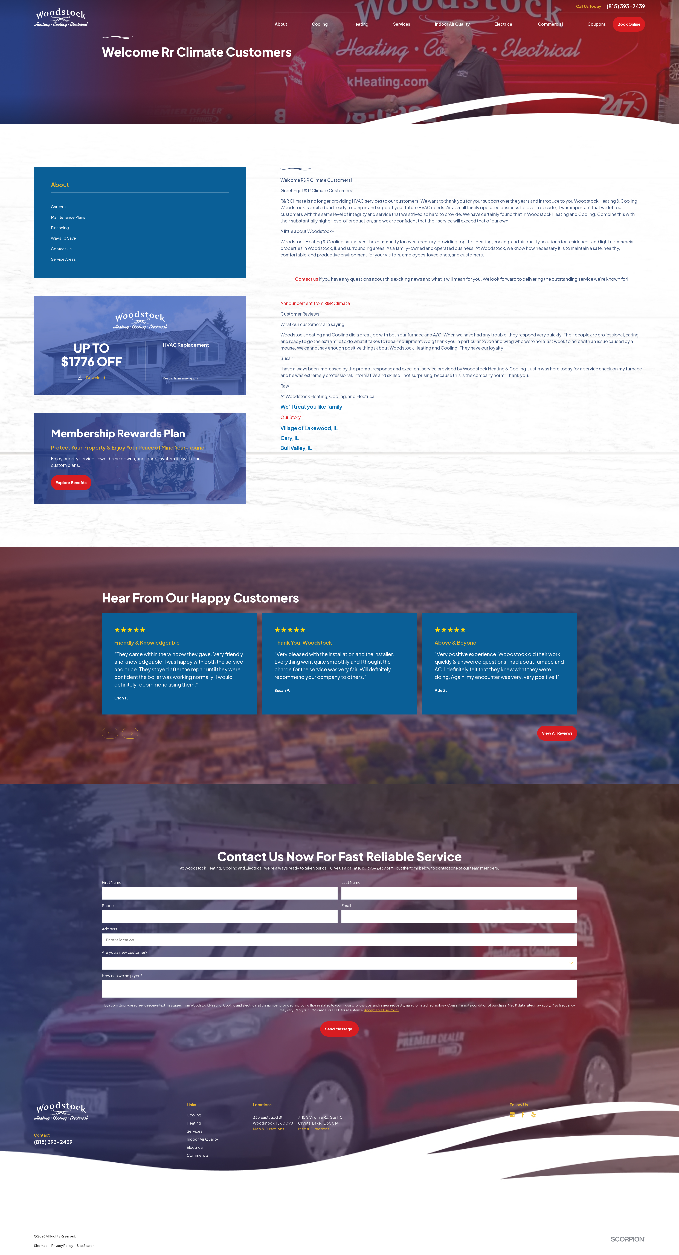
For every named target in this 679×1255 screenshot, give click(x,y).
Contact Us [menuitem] (61, 248)
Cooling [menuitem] (320, 24)
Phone (108, 905)
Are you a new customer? (124, 952)
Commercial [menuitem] (550, 24)
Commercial (198, 1155)
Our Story (290, 417)
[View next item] (130, 733)
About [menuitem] (281, 24)
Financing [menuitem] (60, 227)
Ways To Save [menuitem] (63, 238)
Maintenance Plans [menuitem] (68, 217)
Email (346, 905)
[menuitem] (41, 1245)
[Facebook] (523, 1114)
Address (109, 929)
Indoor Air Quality (202, 1139)
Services (194, 1131)
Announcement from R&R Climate (315, 303)
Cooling (194, 1114)
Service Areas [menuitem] (63, 259)
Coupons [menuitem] (597, 24)
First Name (111, 882)
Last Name (351, 882)
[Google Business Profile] (512, 1114)
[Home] (61, 17)
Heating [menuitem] (360, 24)
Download (95, 377)
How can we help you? (122, 975)
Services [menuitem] (401, 24)
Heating (194, 1122)
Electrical (195, 1147)
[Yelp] (533, 1114)
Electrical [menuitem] (503, 24)
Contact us (306, 279)
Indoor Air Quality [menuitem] (452, 24)
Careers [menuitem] (58, 206)
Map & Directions (268, 1128)
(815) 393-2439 (626, 6)
